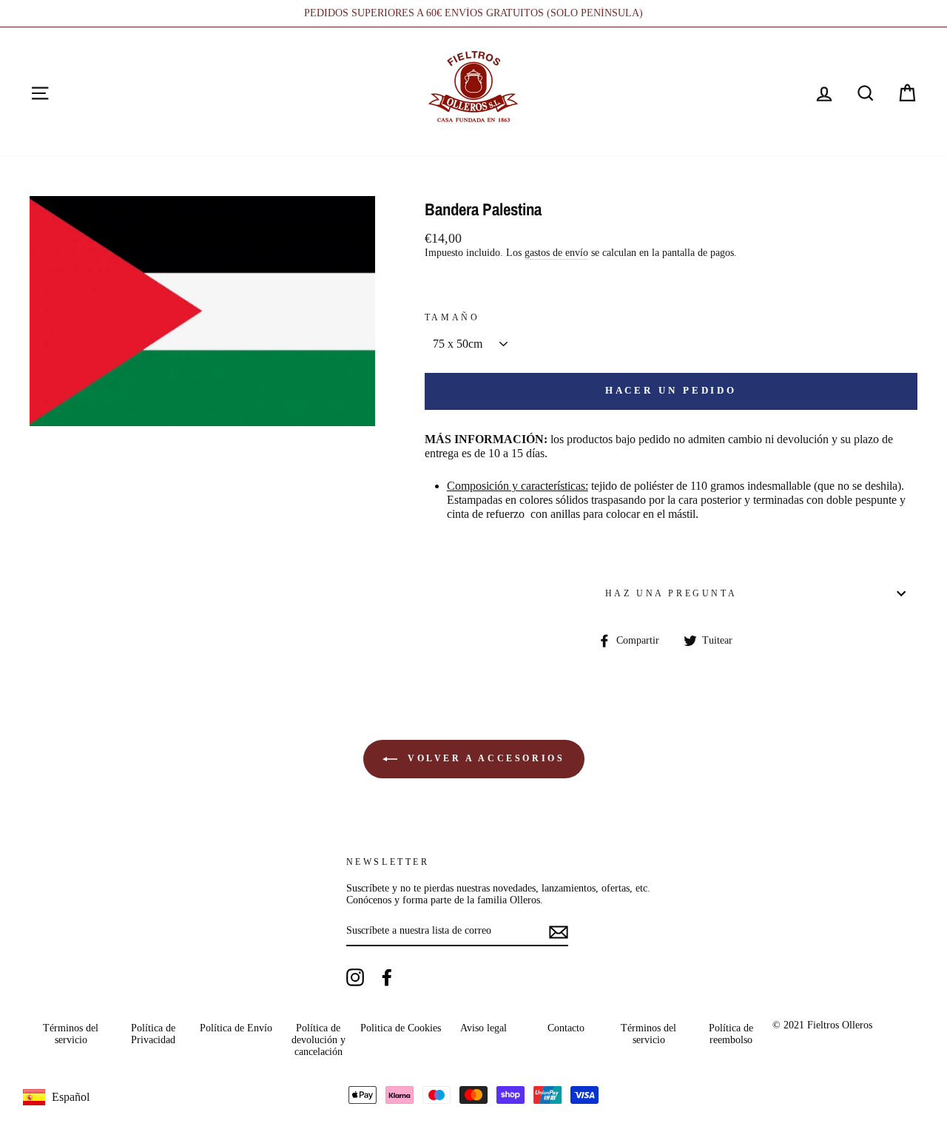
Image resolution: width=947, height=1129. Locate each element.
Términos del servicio (70, 1033)
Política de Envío (236, 1028)
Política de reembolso (731, 1033)
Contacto (565, 1028)
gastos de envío (556, 252)
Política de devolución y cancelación (318, 1040)
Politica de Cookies (400, 1028)
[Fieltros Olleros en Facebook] (387, 977)
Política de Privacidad (153, 1033)
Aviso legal (483, 1028)
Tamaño (452, 317)
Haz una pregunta (671, 593)
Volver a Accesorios (484, 758)
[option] (473, 13)
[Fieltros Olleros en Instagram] (355, 977)
